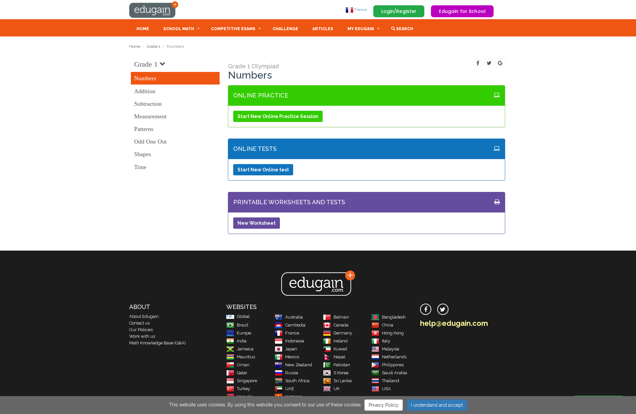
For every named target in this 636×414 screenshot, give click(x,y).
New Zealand (298, 364)
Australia (294, 317)
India (241, 340)
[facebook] (425, 309)
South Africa (297, 380)
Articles (322, 29)
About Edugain (144, 316)
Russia (291, 372)
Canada (341, 325)
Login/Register (399, 11)
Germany (343, 332)
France (360, 9)
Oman (243, 364)
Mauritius (246, 356)
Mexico (292, 356)
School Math (178, 29)
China (387, 325)
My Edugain (360, 29)
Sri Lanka (343, 380)
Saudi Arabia (394, 372)
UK (337, 388)
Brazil (242, 325)
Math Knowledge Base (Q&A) (157, 342)
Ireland (340, 340)
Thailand (390, 380)
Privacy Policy (383, 405)
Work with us (142, 336)
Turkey (243, 388)
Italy (386, 340)
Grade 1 (153, 46)
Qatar (242, 372)
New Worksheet (257, 223)
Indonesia (294, 340)
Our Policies (141, 329)
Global (243, 316)
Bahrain (341, 317)
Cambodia (295, 325)
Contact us (139, 323)
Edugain (154, 9)
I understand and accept (437, 405)
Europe (244, 332)
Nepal (339, 356)
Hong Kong (393, 332)
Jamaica (245, 348)
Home (142, 29)
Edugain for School (462, 11)
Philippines (393, 364)
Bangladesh (394, 317)
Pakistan (342, 364)
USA (386, 388)
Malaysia (390, 348)
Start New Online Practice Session (278, 116)
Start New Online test (263, 169)
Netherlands (394, 356)
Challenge (285, 29)
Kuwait (340, 348)
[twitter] (443, 309)
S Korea (341, 372)
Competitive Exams (233, 29)
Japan (291, 348)
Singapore (247, 380)
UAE (289, 388)
